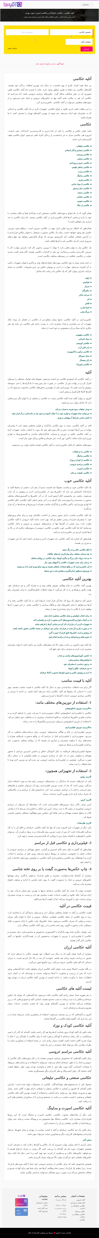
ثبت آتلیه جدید (43, 1208)
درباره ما (63, 1214)
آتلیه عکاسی (82, 79)
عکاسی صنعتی (80, 1078)
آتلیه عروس (81, 1200)
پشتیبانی (85, 4)
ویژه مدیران (62, 1217)
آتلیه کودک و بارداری (77, 1203)
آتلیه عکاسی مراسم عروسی (70, 1052)
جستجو (86, 49)
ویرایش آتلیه (43, 1211)
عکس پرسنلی (80, 1211)
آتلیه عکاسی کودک (77, 1025)
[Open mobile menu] (77, 3)
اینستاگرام (20, 1204)
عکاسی (82, 1220)
